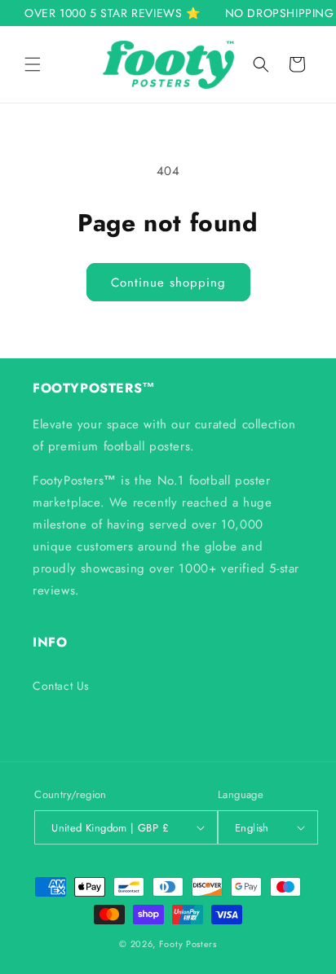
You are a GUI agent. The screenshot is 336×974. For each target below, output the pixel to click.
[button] (33, 64)
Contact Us (61, 686)
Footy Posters (188, 943)
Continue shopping (168, 283)
